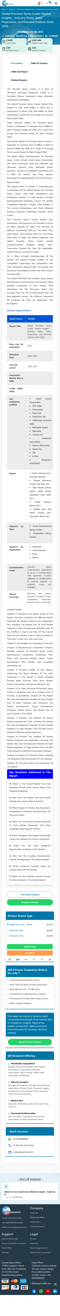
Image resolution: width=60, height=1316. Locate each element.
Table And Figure (19, 71)
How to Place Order (10, 1239)
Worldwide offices (37, 1217)
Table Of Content (39, 63)
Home (4, 9)
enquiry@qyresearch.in (23, 1152)
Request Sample (30, 902)
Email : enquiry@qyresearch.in (14, 1227)
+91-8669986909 (20, 1139)
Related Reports (19, 80)
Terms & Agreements (38, 1248)
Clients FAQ (6, 1248)
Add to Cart (30, 946)
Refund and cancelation (40, 1252)
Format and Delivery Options (14, 1243)
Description (17, 63)
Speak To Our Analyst (30, 1042)
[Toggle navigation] (56, 3)
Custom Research (37, 1226)
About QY (34, 1213)
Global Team (35, 1222)
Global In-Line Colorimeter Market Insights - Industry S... (29, 1193)
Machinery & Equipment (25, 9)
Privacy (33, 1239)
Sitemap (5, 1252)
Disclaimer (34, 1243)
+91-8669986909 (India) (12, 1222)
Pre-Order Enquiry (30, 894)
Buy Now (29, 953)
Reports (11, 9)
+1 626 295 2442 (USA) (23, 1145)
